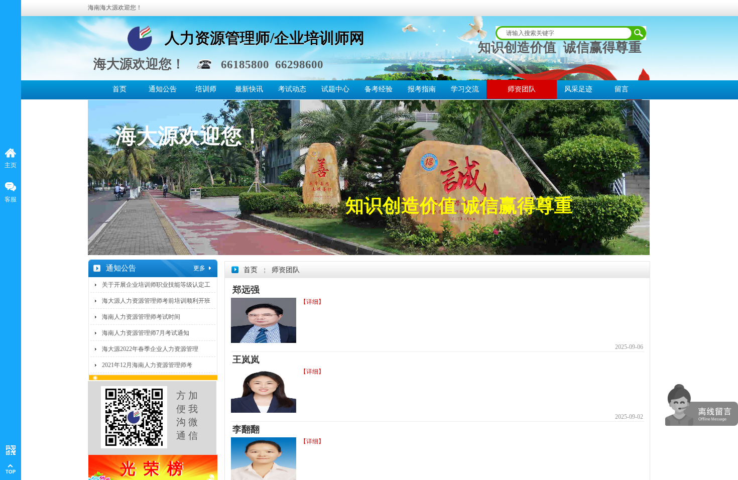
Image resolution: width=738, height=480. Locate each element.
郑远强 (246, 290)
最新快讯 (249, 89)
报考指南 (422, 89)
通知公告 (163, 89)
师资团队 (522, 89)
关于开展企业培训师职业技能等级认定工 (156, 284)
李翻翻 (246, 429)
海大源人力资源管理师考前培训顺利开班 (156, 300)
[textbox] (563, 33)
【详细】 (312, 301)
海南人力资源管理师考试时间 (141, 316)
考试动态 (292, 89)
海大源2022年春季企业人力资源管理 (150, 348)
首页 (119, 89)
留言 (621, 89)
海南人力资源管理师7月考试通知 (145, 332)
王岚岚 (246, 359)
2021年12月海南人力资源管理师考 (147, 365)
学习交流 (465, 89)
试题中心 (335, 89)
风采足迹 (578, 89)
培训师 (205, 89)
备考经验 (378, 89)
